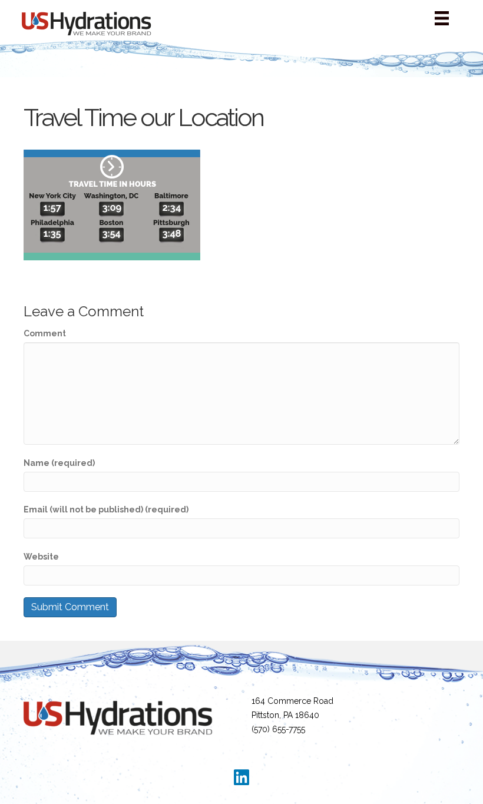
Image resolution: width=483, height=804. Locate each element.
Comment (45, 333)
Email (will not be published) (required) (106, 509)
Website (41, 556)
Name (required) (59, 463)
